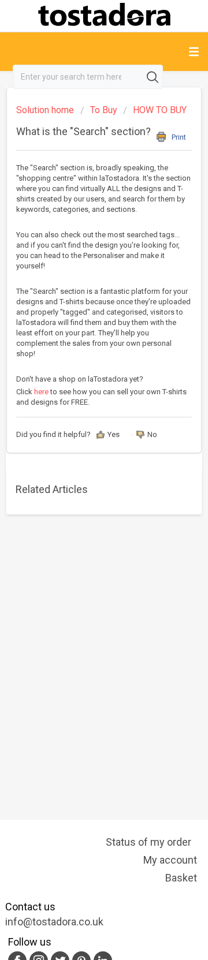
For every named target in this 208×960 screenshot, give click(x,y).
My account (170, 860)
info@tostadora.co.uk (54, 922)
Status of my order (148, 842)
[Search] (153, 76)
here (42, 391)
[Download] (82, 479)
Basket (181, 878)
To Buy (103, 109)
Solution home (46, 109)
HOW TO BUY (160, 109)
